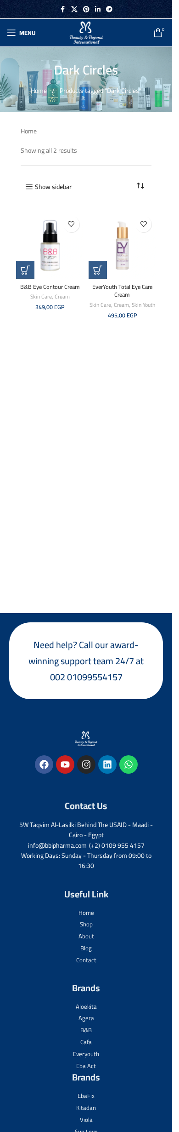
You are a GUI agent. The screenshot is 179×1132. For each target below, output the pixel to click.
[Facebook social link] (62, 9)
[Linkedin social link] (97, 9)
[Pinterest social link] (86, 9)
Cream (62, 296)
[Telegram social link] (109, 9)
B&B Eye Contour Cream (50, 287)
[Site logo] (86, 32)
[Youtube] (65, 764)
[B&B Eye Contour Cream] (50, 246)
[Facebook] (44, 764)
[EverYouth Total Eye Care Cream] (123, 246)
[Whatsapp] (128, 764)
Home (39, 91)
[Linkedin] (107, 764)
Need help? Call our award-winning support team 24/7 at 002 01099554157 (86, 660)
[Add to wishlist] (71, 224)
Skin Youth (143, 304)
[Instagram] (86, 764)
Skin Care (41, 296)
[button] (25, 270)
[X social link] (74, 9)
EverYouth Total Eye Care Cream (122, 291)
